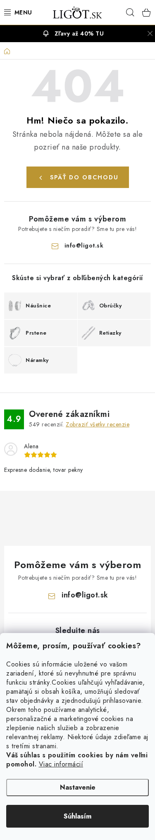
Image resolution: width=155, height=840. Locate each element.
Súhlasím (77, 816)
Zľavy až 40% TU (79, 33)
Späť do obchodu (84, 177)
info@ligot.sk (84, 245)
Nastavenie (77, 787)
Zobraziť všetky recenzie (97, 424)
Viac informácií (61, 764)
